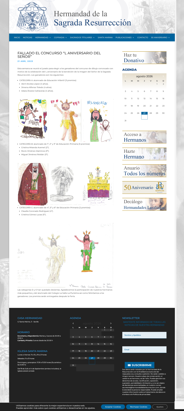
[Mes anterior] (125, 76)
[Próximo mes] (163, 76)
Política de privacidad (141, 394)
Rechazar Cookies (138, 407)
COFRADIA (59, 38)
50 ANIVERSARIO (159, 38)
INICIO (17, 38)
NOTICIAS (27, 38)
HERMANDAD (41, 38)
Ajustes (159, 407)
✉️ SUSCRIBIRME (140, 365)
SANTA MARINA (105, 38)
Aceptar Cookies (113, 407)
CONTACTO (142, 38)
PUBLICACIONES (124, 38)
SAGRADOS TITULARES (81, 38)
